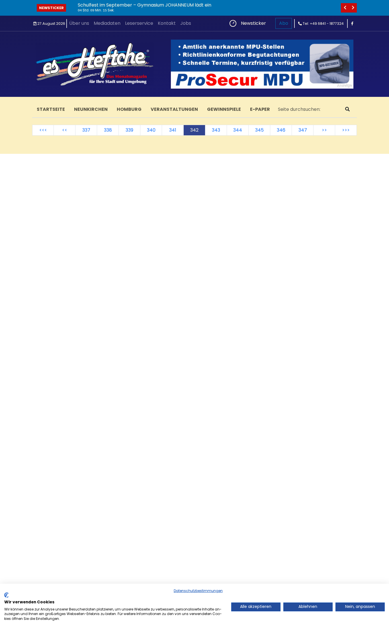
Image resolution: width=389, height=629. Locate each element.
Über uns (79, 23)
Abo (283, 23)
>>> (346, 130)
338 (108, 130)
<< (64, 130)
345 (259, 130)
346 (281, 130)
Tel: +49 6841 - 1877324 (323, 23)
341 (172, 130)
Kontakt (167, 23)
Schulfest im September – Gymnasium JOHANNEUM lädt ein (144, 5)
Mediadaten (107, 23)
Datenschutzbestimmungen (198, 590)
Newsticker (51, 7)
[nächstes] (353, 8)
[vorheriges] (345, 8)
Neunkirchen (91, 109)
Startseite (51, 109)
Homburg (129, 109)
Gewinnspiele (224, 109)
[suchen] (347, 109)
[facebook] (352, 23)
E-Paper (260, 109)
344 (237, 130)
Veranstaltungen (174, 109)
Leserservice (139, 23)
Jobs (185, 23)
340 (151, 130)
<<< (43, 130)
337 (86, 130)
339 (129, 130)
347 (302, 130)
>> (324, 130)
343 (216, 130)
